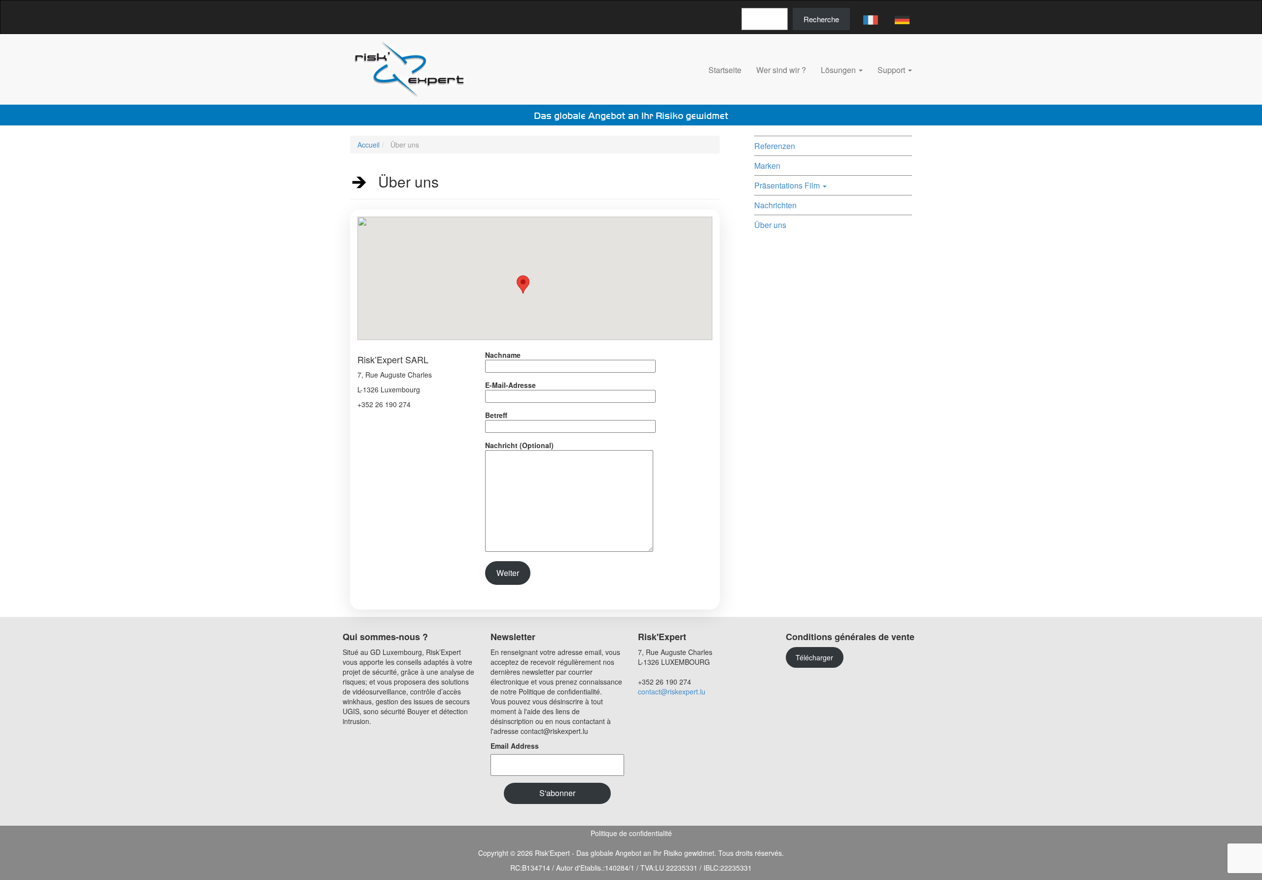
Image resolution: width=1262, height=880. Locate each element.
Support (892, 70)
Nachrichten (775, 205)
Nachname (503, 355)
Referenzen (774, 146)
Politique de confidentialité (631, 833)
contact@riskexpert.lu (671, 691)
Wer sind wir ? (781, 70)
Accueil (368, 145)
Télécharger (814, 657)
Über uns (770, 224)
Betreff (496, 415)
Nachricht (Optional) (519, 445)
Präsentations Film (788, 185)
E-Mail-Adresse (510, 385)
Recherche (821, 19)
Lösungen (839, 70)
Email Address (515, 746)
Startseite (724, 70)
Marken (767, 165)
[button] (523, 284)
